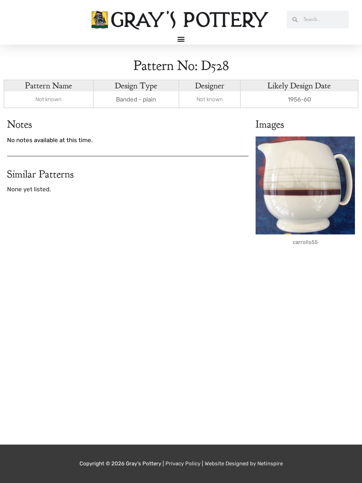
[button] (181, 39)
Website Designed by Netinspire (244, 463)
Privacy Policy (182, 463)
